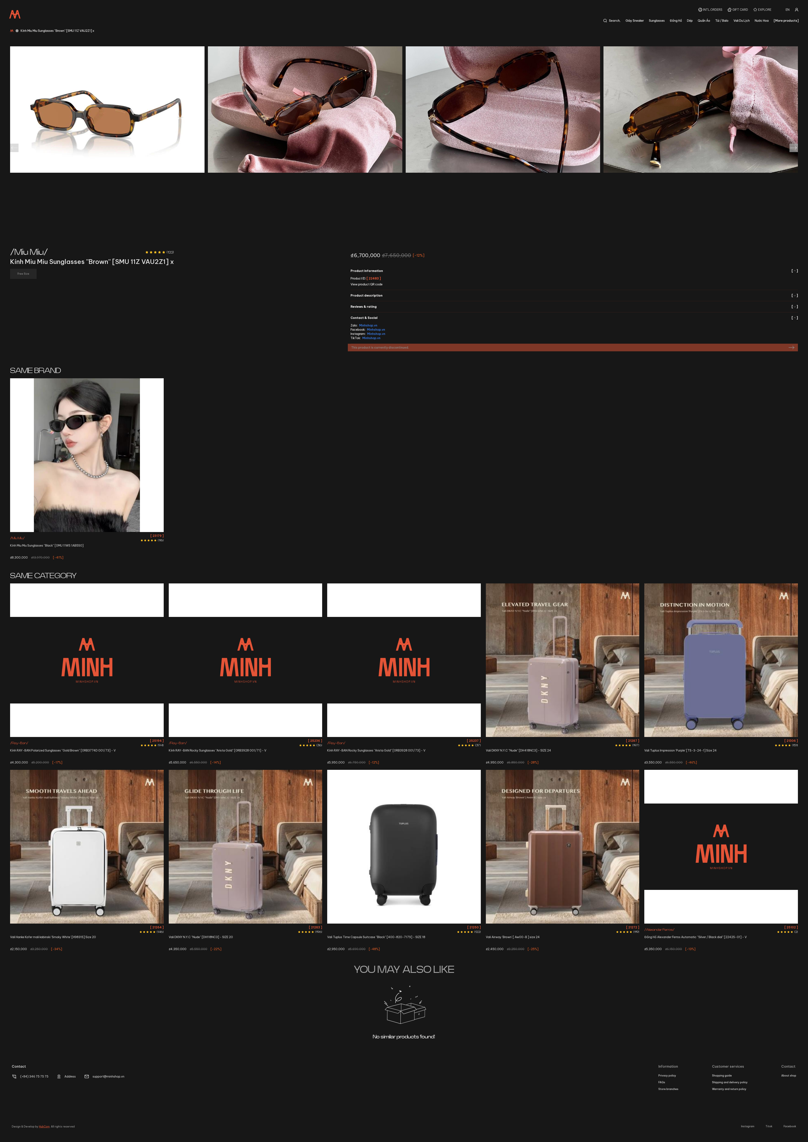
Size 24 (562, 740)
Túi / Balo (721, 21)
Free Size (87, 535)
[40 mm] (721, 847)
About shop (788, 1075)
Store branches (668, 1089)
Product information (574, 271)
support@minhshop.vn (108, 1076)
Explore (764, 10)
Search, (615, 21)
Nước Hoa (762, 21)
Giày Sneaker (635, 21)
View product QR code (367, 284)
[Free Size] (87, 455)
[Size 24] (562, 660)
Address (70, 1076)
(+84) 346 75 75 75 (34, 1076)
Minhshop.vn (368, 325)
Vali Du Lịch (742, 21)
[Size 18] (404, 847)
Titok (768, 1126)
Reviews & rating (574, 307)
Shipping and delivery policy (730, 1082)
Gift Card (740, 10)
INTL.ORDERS (712, 10)
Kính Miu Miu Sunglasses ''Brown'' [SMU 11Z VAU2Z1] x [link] (57, 31)
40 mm (721, 927)
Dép (690, 21)
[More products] (786, 21)
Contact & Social (574, 318)
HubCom (44, 1126)
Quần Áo (704, 21)
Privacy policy (667, 1075)
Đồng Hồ (676, 21)
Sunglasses (657, 21)
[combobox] (787, 10)
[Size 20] (87, 847)
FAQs (661, 1082)
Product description (574, 295)
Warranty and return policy (729, 1089)
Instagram (747, 1126)
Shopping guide (722, 1075)
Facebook (790, 1126)
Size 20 (87, 927)
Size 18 (404, 927)
